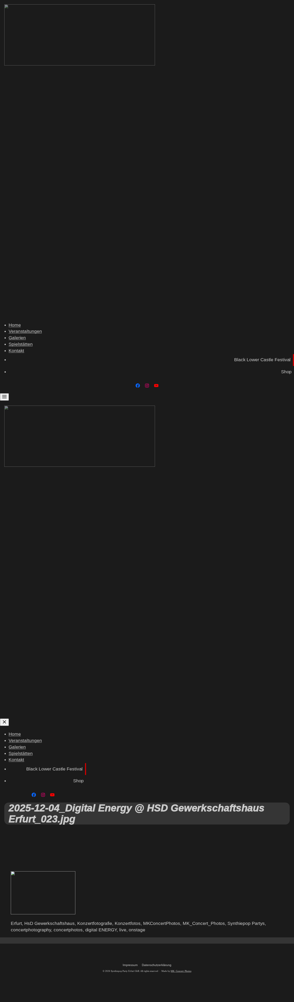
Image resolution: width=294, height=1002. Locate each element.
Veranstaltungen (25, 331)
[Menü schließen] (4, 722)
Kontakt (16, 350)
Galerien (17, 337)
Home (15, 325)
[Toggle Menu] (4, 397)
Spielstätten (21, 344)
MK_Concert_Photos (181, 971)
